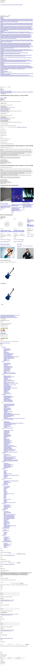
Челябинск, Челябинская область (5, 574)
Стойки (20, 27)
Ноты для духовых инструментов (10, 66)
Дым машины (29, 43)
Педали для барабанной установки (13, 27)
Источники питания (14, 73)
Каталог (2, 17)
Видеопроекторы (3, 49)
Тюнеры (24, 75)
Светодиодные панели (11, 45)
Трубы (5, 55)
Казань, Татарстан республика (23, 573)
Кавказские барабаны (17, 28)
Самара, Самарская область (24, 574)
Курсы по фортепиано (8, 65)
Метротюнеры (14, 75)
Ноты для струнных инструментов (20, 66)
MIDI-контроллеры (15, 21)
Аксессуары (28, 47)
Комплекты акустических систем (26, 34)
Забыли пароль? (23, 553)
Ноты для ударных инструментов (10, 67)
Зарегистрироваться (3, 106)
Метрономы (2, 75)
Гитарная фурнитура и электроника (15, 24)
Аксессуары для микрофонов (28, 32)
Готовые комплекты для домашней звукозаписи (7, 57)
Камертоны (27, 75)
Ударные (1, 25)
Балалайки (16, 60)
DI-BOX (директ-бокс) (8, 37)
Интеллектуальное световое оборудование (6, 46)
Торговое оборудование (4, 69)
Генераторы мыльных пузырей (5, 43)
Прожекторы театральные (15, 44)
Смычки (6, 61)
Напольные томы (16, 29)
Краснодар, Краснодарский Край (15, 574)
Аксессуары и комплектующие (11, 38)
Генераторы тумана (24, 43)
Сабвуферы (7, 35)
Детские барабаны (29, 29)
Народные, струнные (3, 59)
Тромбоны (7, 55)
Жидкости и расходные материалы (21, 47)
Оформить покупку (10, 638)
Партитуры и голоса (16, 68)
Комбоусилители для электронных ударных (27, 28)
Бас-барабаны (27, 26)
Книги (21, 65)
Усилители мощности (12, 35)
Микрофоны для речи (3, 32)
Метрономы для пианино (8, 75)
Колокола (12, 61)
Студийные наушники (8, 52)
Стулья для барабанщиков (4, 27)
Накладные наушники (24, 52)
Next (4, 187)
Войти (9, 561)
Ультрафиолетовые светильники (24, 45)
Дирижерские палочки (23, 73)
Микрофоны (2, 31)
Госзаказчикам (9, 4)
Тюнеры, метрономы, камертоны (5, 74)
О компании (2, 4)
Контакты (21, 4)
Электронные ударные (21, 26)
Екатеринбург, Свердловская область (14, 572)
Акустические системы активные (5, 34)
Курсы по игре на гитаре (15, 65)
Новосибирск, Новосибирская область (13, 573)
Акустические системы (9, 49)
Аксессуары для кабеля (22, 63)
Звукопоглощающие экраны (11, 32)
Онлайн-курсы (2, 65)
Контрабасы (2, 60)
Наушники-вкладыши (13, 53)
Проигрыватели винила (29, 40)
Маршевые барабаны (10, 29)
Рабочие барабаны (3, 28)
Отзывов (5, 97)
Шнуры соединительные (10, 63)
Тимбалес (25, 29)
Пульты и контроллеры (16, 46)
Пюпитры (10, 21)
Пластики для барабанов (10, 28)
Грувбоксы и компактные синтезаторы (6, 40)
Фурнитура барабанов (3, 29)
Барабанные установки (3, 26)
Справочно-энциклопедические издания (6, 68)
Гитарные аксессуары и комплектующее (26, 24)
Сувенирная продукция (3, 71)
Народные (16, 317)
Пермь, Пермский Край (4, 573)
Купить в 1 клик (2, 241)
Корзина (7, 16)
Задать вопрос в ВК (24, 127)
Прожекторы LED (3, 44)
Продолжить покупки (3, 638)
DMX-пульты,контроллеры (24, 46)
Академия (1, 16)
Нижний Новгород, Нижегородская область (25, 572)
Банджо (19, 60)
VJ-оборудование (22, 40)
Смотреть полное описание (4, 108)
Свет (1, 42)
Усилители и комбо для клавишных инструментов (8, 20)
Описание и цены (3, 98)
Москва (2, 572)
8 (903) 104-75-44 (2, 331)
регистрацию (8, 239)
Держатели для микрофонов (20, 32)
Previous (2, 187)
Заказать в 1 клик (3, 109)
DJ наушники (2, 52)
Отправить (18, 127)
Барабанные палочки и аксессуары (12, 26)
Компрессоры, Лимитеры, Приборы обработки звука (8, 36)
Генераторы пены (12, 43)
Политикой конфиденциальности (10, 555)
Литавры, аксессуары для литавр (26, 27)
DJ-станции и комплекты (16, 40)
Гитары (1, 22)
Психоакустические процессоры (21, 36)
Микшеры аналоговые (27, 35)
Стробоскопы (17, 45)
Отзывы (5, 4)
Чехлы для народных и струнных (9, 60)
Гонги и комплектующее (4, 30)
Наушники (7, 317)
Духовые (1, 54)
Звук (1, 33)
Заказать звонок (3, 0)
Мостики (23, 60)
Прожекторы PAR (8, 44)
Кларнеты (21, 55)
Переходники (28, 63)
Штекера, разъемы (3, 63)
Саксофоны (2, 55)
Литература (9, 61)
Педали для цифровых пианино (20, 20)
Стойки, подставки (30, 73)
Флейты (10, 55)
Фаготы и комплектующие (16, 55)
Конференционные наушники (4, 53)
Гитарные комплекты (3, 24)
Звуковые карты (17, 57)
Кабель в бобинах (16, 63)
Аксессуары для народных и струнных (20, 61)
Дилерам (15, 4)
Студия (1, 56)
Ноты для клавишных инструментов (20, 67)
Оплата (18, 4)
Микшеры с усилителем (19, 35)
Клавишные (2, 18)
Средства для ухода (3, 73)
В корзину (7, 109)
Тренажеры (18, 73)
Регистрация (9, 552)
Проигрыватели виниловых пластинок (13, 50)
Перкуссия (31, 26)
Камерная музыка (21, 68)
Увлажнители (8, 73)
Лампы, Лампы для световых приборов (10, 47)
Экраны (14, 49)
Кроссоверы (14, 37)
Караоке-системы (3, 35)
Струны (8, 24)
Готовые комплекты (23, 44)
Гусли (29, 60)
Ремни (21, 60)
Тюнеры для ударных (20, 75)
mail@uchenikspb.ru (3, 332)
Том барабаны (21, 29)
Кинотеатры (2, 48)
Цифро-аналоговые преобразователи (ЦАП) (15, 51)
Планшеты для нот (6, 21)
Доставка (12, 4)
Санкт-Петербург (6, 572)
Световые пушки (5, 45)
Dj (0, 39)
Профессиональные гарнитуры (16, 52)
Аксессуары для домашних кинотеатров (21, 49)
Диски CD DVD (28, 67)
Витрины (1, 70)
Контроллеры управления (23, 50)
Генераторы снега (18, 43)
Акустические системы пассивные (16, 34)
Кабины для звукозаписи (23, 57)
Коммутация (29, 57)
